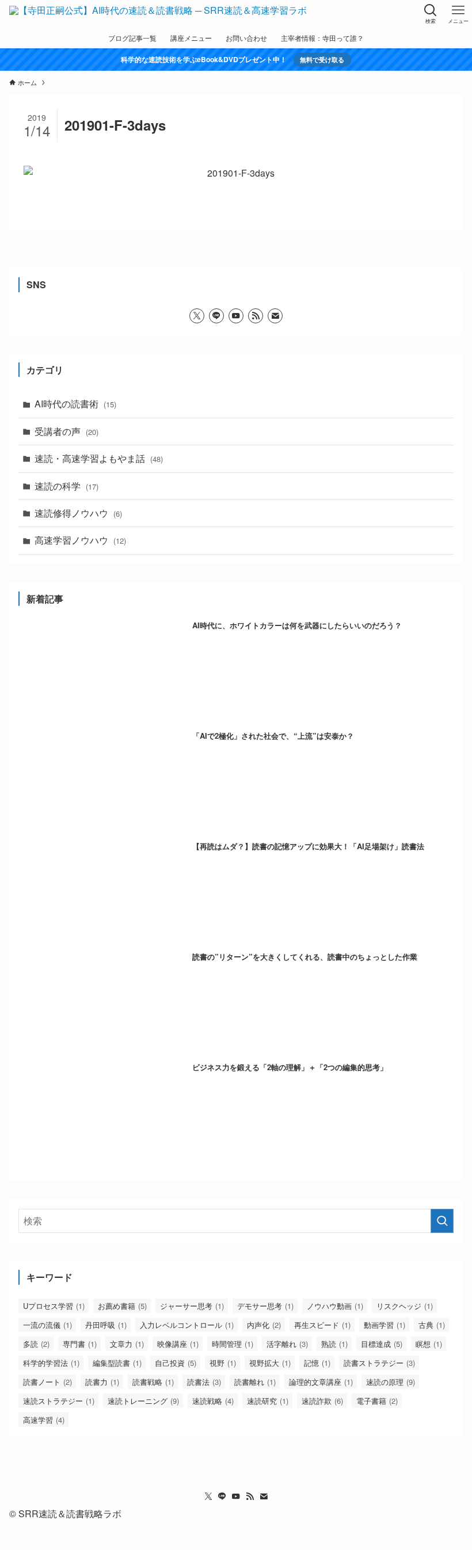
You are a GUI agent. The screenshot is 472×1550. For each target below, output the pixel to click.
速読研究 (267, 1400)
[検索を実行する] (442, 1221)
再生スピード (322, 1324)
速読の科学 (66, 486)
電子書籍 (377, 1400)
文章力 (127, 1343)
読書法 (204, 1381)
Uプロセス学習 (54, 1305)
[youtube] (236, 315)
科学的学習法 (51, 1362)
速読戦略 (213, 1400)
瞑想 (429, 1343)
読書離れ (255, 1381)
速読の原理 (390, 1381)
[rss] (255, 315)
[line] (216, 315)
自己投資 (175, 1362)
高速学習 (43, 1419)
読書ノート (47, 1381)
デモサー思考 (265, 1305)
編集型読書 (117, 1362)
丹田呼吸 (106, 1324)
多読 (36, 1343)
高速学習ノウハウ (80, 540)
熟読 (334, 1343)
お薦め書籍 (122, 1305)
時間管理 (232, 1343)
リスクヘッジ (404, 1305)
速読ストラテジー (58, 1400)
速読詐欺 (322, 1400)
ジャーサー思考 (192, 1305)
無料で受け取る (322, 59)
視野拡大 (270, 1362)
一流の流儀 (47, 1324)
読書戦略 (153, 1381)
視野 (223, 1362)
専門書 (80, 1343)
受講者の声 (66, 431)
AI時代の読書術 (75, 403)
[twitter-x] (196, 315)
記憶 (317, 1362)
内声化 (264, 1324)
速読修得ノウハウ (78, 513)
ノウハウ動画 (335, 1305)
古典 (431, 1324)
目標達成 (381, 1343)
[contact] (275, 315)
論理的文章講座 (321, 1381)
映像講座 (178, 1343)
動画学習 (384, 1324)
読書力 (102, 1381)
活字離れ (287, 1343)
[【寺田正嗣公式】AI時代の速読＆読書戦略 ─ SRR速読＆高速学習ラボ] (158, 14)
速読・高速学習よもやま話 (99, 458)
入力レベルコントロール (187, 1324)
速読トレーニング (143, 1400)
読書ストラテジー (379, 1362)
